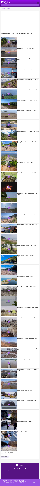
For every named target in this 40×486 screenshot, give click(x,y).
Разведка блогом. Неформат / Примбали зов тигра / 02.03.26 (27, 411)
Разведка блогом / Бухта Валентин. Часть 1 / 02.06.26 (27, 224)
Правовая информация (20, 470)
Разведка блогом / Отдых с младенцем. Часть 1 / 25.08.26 (27, 38)
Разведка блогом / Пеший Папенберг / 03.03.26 (26, 400)
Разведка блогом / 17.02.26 (22, 431)
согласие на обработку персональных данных (14, 482)
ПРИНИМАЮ (34, 482)
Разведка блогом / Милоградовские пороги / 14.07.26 (28, 131)
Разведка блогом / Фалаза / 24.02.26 (24, 421)
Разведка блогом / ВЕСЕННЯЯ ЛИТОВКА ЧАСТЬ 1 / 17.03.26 (27, 380)
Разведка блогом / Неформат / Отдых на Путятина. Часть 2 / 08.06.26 (27, 215)
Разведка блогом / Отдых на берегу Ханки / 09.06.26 (27, 203)
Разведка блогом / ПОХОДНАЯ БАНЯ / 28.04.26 (26, 286)
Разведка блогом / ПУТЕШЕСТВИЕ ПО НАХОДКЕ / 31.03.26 (27, 349)
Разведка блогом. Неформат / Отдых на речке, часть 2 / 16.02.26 (27, 442)
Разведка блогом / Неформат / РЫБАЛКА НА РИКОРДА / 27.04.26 (26, 297)
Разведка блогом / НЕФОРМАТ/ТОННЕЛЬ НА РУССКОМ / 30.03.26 (26, 360)
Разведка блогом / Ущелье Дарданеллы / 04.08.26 (27, 79)
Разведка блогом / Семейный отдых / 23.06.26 (26, 172)
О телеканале (11, 470)
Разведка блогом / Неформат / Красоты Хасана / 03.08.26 (27, 90)
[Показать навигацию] (39, 1)
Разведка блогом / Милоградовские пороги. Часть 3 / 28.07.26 (27, 101)
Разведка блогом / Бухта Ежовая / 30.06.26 (25, 162)
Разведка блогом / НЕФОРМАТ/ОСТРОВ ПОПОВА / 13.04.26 (27, 328)
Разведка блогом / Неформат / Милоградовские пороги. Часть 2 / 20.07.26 (27, 121)
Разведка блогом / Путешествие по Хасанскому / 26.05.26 (27, 235)
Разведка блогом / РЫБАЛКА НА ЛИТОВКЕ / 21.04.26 (27, 307)
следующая (10, 452)
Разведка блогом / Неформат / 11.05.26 (25, 276)
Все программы (4, 456)
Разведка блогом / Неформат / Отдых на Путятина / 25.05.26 (27, 246)
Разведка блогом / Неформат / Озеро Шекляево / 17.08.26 (27, 59)
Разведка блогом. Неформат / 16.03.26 (24, 390)
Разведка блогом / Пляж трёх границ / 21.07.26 (26, 110)
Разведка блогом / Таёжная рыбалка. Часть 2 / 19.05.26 (26, 256)
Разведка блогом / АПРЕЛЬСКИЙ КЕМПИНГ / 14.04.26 (27, 317)
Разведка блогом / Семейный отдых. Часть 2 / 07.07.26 (26, 142)
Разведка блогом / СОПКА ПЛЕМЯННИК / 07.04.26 (27, 338)
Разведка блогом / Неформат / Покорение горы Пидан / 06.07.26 (26, 152)
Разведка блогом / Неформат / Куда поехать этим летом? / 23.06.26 (27, 183)
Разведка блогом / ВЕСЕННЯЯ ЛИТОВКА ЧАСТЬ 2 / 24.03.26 (27, 370)
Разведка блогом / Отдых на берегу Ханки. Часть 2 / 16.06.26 (27, 194)
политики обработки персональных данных (15, 484)
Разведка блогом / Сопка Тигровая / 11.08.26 (26, 69)
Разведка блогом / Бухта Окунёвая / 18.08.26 (26, 48)
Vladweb (23, 476)
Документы (29, 470)
